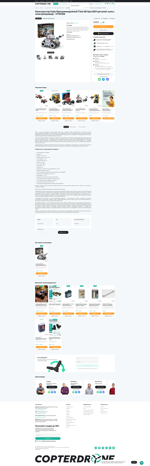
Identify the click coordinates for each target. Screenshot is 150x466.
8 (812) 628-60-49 (39, 413)
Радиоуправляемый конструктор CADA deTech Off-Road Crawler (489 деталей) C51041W (67, 109)
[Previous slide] (39, 32)
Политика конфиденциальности (41, 448)
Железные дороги (70, 422)
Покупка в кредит (87, 414)
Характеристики (73, 126)
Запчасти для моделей (70, 425)
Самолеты (68, 416)
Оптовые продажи (87, 406)
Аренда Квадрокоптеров (88, 413)
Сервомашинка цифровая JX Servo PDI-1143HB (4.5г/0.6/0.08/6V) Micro (68, 305)
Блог (84, 408)
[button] (42, 107)
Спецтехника (69, 420)
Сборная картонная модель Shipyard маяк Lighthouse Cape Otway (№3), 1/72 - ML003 (95, 305)
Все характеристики (71, 38)
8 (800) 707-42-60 (39, 417)
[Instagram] (103, 448)
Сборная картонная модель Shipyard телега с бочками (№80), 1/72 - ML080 (81, 305)
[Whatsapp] (106, 448)
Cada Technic (38, 18)
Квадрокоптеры (69, 406)
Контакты (36, 1)
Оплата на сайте (103, 413)
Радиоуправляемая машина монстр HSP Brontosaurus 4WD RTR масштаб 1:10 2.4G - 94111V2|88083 (41, 305)
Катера (67, 413)
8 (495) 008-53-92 (98, 3)
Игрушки (68, 423)
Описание (66, 126)
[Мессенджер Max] (107, 80)
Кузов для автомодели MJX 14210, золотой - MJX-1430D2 (55, 304)
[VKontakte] (110, 448)
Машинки (68, 408)
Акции (71, 1)
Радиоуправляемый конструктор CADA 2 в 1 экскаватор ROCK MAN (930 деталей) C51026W (94, 109)
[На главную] (75, 459)
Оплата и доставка (49, 1)
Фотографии (51, 52)
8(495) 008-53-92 (39, 409)
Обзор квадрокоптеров (88, 411)
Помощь (102, 409)
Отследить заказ (66, 1)
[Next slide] (62, 32)
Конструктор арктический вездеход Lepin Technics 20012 (41, 109)
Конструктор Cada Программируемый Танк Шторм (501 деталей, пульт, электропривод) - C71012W (41, 264)
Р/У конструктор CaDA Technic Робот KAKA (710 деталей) (81, 109)
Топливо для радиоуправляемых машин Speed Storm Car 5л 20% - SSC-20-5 (41, 338)
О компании (42, 1)
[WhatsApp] (99, 80)
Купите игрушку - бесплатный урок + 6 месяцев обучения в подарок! (106, 109)
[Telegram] (103, 80)
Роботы (67, 414)
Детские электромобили (71, 419)
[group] (51, 35)
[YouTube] (99, 448)
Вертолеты (68, 411)
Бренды (67, 426)
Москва (102, 56)
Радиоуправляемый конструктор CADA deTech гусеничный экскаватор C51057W (54, 109)
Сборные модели (69, 417)
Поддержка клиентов (57, 1)
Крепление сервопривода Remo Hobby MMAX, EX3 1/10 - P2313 (55, 338)
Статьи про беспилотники (88, 409)
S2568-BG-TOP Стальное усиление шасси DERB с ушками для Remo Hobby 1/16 (107, 305)
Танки (67, 409)
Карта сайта (37, 449)
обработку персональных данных (49, 441)
